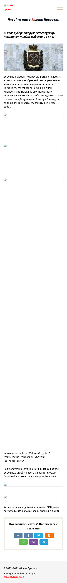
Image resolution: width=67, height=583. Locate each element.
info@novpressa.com (14, 576)
